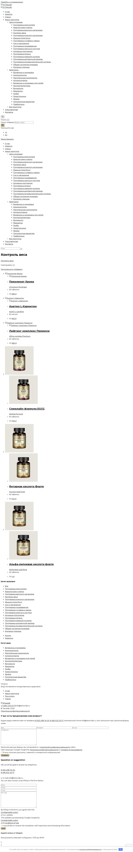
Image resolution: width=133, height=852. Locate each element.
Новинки (9, 638)
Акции (8, 636)
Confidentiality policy (9, 812)
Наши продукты (12, 151)
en (6, 135)
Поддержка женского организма (27, 162)
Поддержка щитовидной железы (28, 191)
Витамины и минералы (23, 204)
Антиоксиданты (20, 212)
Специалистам (11, 241)
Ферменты (18, 223)
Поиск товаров (7, 122)
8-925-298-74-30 (42, 721)
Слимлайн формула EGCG (27, 408)
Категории (13, 202)
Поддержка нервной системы (26, 189)
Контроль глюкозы (21, 199)
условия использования (71, 750)
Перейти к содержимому (12, 2)
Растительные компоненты (25, 210)
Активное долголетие (23, 183)
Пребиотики (18, 236)
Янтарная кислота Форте (26, 486)
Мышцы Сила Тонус (21, 170)
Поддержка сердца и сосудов (26, 181)
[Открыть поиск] (3, 116)
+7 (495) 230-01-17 (8, 706)
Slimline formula (16, 414)
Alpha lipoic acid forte (18, 570)
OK (121, 849)
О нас (7, 144)
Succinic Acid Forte (17, 492)
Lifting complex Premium (19, 336)
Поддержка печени (22, 186)
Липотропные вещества (23, 234)
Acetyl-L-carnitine (16, 312)
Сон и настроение (21, 175)
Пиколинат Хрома (21, 281)
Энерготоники (19, 228)
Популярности (7, 269)
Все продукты (15, 239)
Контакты (9, 244)
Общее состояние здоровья (25, 196)
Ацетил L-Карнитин (23, 306)
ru (6, 132)
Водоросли (18, 220)
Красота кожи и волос (22, 159)
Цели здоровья (16, 154)
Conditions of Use (11, 823)
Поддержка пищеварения (25, 178)
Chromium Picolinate (18, 287)
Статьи (8, 149)
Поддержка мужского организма (27, 167)
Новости (8, 146)
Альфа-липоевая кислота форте (31, 564)
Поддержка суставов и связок (26, 173)
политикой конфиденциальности (55, 747)
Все (6, 586)
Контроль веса (19, 165)
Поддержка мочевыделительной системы (32, 194)
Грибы (16, 226)
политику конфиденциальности (90, 849)
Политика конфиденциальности (15, 711)
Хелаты (16, 231)
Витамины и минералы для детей (28, 215)
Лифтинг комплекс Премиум (29, 330)
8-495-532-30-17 (56, 721)
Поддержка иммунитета (24, 157)
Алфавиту (18, 269)
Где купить (9, 696)
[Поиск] (2, 125)
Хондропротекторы (21, 218)
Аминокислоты (20, 207)
